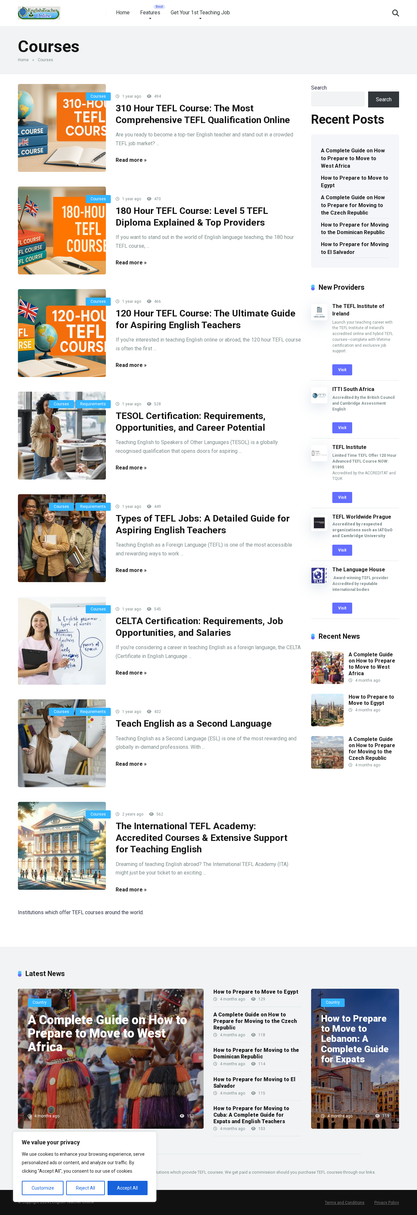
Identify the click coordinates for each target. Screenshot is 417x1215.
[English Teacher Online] (39, 11)
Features (150, 12)
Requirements (93, 404)
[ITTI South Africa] (319, 401)
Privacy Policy (386, 1202)
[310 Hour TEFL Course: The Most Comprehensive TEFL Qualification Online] (62, 128)
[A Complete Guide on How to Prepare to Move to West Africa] (327, 682)
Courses (98, 96)
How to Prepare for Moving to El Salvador (355, 248)
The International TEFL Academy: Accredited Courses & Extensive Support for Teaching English (201, 838)
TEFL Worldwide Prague (361, 517)
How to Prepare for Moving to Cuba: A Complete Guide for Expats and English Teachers (251, 1114)
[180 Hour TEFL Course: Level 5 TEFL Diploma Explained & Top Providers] (62, 230)
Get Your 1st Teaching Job (200, 12)
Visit (342, 370)
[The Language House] (319, 582)
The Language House (358, 569)
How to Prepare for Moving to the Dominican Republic (355, 228)
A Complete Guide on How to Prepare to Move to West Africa (353, 158)
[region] (84, 1167)
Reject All (85, 1188)
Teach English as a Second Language (194, 723)
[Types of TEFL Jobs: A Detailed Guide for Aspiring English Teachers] (62, 538)
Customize (43, 1188)
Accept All (127, 1188)
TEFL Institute (349, 447)
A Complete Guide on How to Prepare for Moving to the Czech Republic (353, 205)
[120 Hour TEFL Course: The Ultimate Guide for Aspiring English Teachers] (62, 333)
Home (123, 12)
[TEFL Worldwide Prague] (319, 529)
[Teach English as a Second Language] (62, 743)
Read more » (131, 160)
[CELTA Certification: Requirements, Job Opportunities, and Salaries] (62, 641)
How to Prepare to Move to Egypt (354, 182)
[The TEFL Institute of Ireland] (319, 318)
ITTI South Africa (353, 389)
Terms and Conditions (345, 1202)
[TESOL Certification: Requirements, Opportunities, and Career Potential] (62, 436)
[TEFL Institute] (319, 459)
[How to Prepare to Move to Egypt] (327, 724)
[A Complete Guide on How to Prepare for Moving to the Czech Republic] (327, 767)
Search (319, 88)
